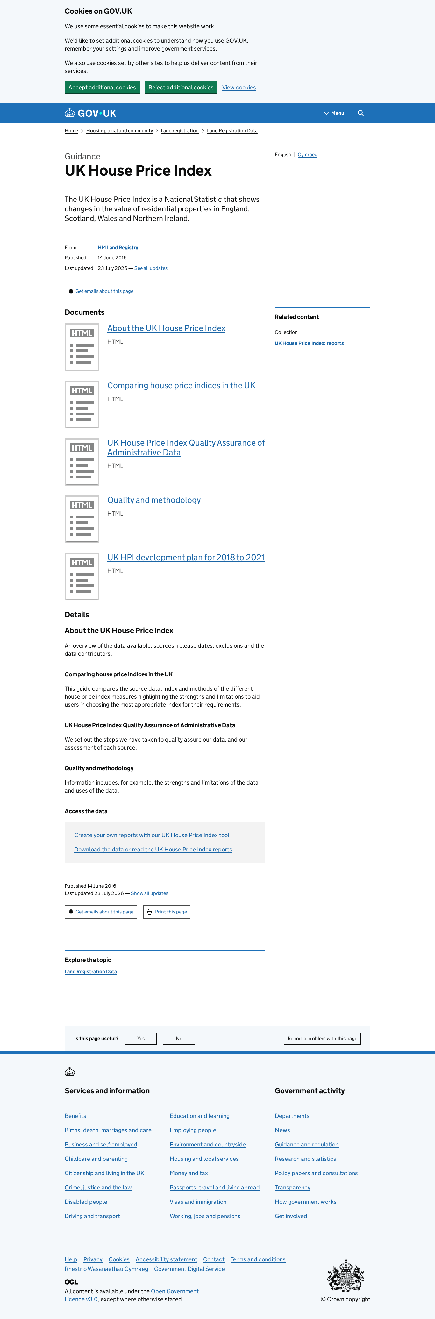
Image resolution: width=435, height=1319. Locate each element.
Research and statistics (305, 1158)
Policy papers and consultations (316, 1173)
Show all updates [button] (149, 893)
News (282, 1130)
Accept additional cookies (102, 87)
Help (71, 1259)
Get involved (291, 1216)
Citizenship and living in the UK (104, 1173)
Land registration (180, 131)
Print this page (171, 912)
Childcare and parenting (96, 1158)
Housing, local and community (119, 131)
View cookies (239, 87)
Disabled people (86, 1201)
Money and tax (189, 1173)
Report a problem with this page (322, 1038)
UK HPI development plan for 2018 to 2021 (186, 557)
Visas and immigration (198, 1201)
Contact (214, 1259)
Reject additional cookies (181, 87)
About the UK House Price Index (166, 328)
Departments (292, 1115)
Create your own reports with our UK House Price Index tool (151, 835)
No (185, 1038)
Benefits (75, 1115)
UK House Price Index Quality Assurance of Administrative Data (186, 447)
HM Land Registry (118, 247)
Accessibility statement (166, 1259)
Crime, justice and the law (98, 1187)
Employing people (193, 1130)
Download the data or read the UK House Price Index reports (153, 849)
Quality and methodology (154, 500)
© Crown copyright (345, 1299)
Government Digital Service (189, 1269)
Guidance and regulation (307, 1144)
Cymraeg (307, 155)
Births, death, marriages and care (108, 1130)
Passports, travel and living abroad (215, 1187)
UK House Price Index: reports (309, 343)
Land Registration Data (232, 131)
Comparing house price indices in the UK (181, 385)
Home (71, 131)
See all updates (151, 268)
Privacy (93, 1259)
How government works (306, 1201)
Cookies (119, 1259)
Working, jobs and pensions (205, 1216)
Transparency (292, 1187)
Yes (147, 1038)
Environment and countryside (208, 1144)
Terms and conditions (258, 1259)
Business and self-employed (101, 1144)
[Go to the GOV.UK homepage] (90, 113)
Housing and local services (204, 1158)
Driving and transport (92, 1216)
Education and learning (200, 1115)
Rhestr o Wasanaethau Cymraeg (106, 1269)
